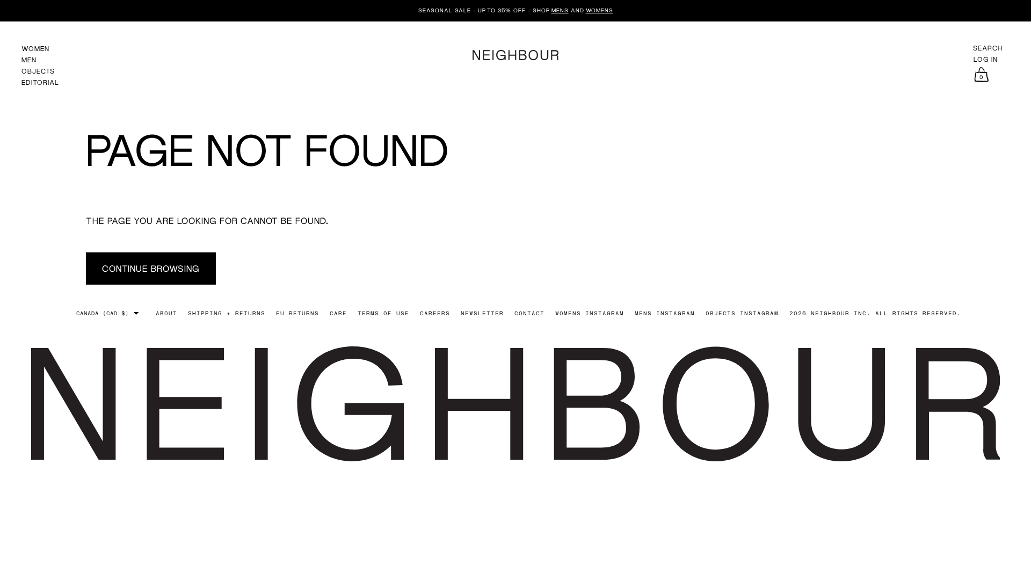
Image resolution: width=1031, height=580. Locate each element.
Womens (599, 10)
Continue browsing (151, 268)
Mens (560, 10)
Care (338, 313)
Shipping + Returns (226, 313)
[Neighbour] (515, 53)
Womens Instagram (589, 313)
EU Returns (297, 313)
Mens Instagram (665, 313)
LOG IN (986, 59)
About (166, 313)
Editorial (40, 82)
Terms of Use (383, 313)
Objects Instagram (742, 313)
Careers (435, 313)
